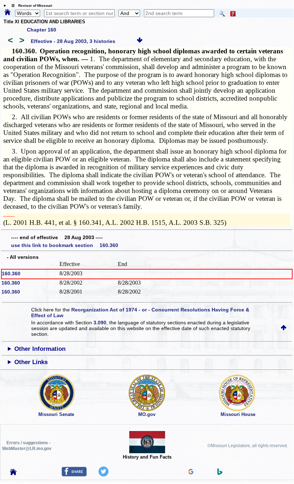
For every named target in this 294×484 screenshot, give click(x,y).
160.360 (11, 273)
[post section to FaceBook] (74, 475)
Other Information (40, 348)
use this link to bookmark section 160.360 (64, 245)
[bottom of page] (140, 41)
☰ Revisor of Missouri (30, 6)
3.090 (99, 322)
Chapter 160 (41, 30)
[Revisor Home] (13, 473)
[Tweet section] (103, 475)
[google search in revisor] (190, 472)
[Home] (7, 12)
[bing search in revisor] (219, 473)
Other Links (31, 362)
